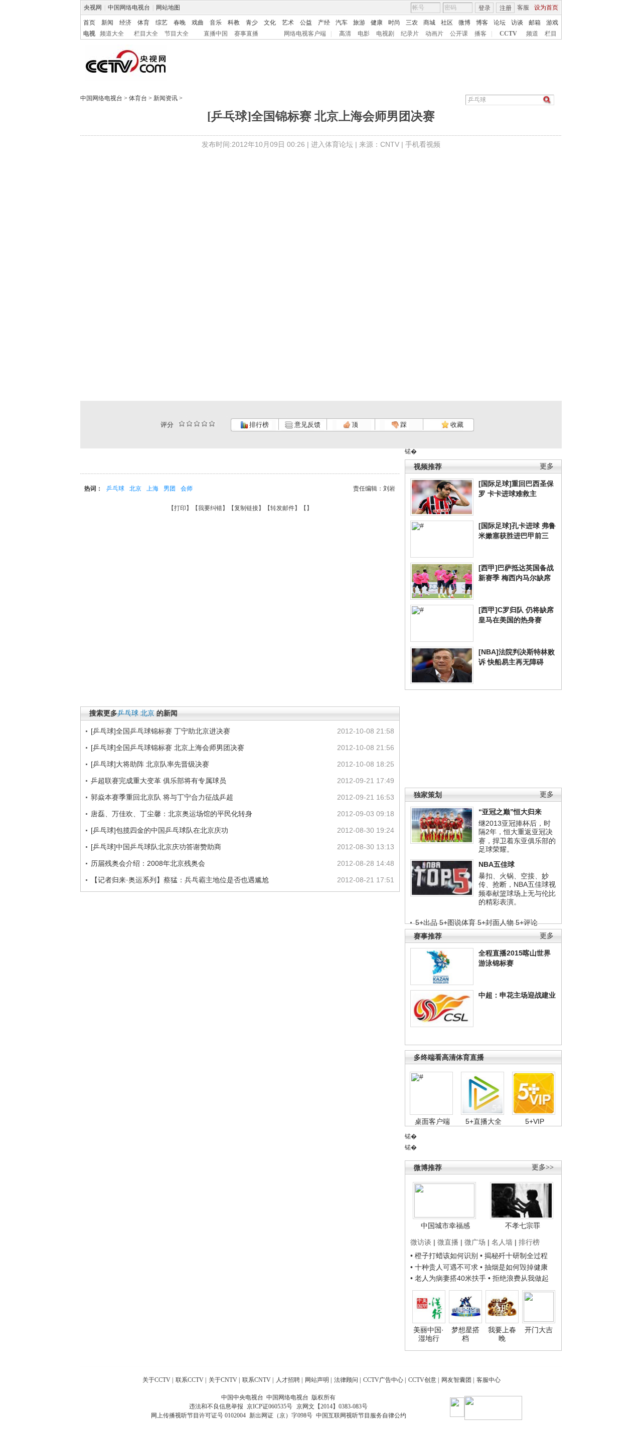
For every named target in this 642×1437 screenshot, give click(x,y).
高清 (345, 33)
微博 (464, 22)
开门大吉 (539, 1330)
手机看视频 (422, 144)
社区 (447, 22)
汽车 (342, 22)
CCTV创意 (422, 1379)
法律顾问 (346, 1379)
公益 (306, 22)
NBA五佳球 (496, 864)
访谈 (517, 22)
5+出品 (426, 922)
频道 (532, 33)
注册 (506, 8)
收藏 (456, 424)
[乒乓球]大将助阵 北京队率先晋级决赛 (150, 764)
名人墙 (502, 1242)
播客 (480, 33)
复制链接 (246, 508)
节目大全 (177, 33)
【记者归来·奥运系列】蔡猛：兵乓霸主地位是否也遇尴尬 (180, 880)
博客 (482, 22)
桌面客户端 (432, 1121)
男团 (170, 488)
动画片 (434, 33)
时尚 (394, 22)
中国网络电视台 (129, 7)
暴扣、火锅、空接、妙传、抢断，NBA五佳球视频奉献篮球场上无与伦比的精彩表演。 (517, 889)
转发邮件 (282, 508)
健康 (377, 22)
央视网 (93, 7)
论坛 (500, 22)
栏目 (551, 33)
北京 (135, 488)
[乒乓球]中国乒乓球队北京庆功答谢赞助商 (156, 847)
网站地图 (168, 7)
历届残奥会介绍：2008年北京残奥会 (148, 863)
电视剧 (385, 33)
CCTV (508, 33)
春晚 (180, 22)
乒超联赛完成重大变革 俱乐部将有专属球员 (158, 781)
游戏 (552, 22)
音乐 (216, 22)
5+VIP (534, 1121)
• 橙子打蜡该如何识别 (444, 1256)
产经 (324, 22)
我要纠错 (210, 508)
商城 (429, 22)
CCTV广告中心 (383, 1379)
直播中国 (216, 33)
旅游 (359, 22)
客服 (523, 7)
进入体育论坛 (332, 144)
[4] (189, 423)
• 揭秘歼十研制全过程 (514, 1256)
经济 (125, 22)
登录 (484, 8)
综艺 (161, 22)
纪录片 (410, 33)
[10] (212, 423)
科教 (234, 22)
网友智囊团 (456, 1379)
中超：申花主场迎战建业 (517, 995)
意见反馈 (306, 424)
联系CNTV (256, 1379)
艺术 (288, 22)
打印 (180, 508)
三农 (412, 22)
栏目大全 (146, 33)
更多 (547, 466)
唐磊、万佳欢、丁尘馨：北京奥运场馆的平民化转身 (171, 814)
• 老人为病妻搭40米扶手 (448, 1278)
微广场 (475, 1242)
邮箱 (535, 22)
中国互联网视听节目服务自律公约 (361, 1415)
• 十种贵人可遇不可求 (445, 1267)
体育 (143, 22)
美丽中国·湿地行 (428, 1334)
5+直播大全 (483, 1121)
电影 (364, 33)
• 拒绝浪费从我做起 (518, 1278)
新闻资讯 (165, 98)
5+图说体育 (457, 922)
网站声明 (317, 1379)
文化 (270, 22)
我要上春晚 (502, 1334)
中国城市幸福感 (445, 1226)
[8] (204, 423)
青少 (252, 22)
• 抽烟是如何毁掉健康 (514, 1267)
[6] (197, 423)
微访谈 (420, 1242)
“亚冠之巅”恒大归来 (510, 812)
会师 (187, 488)
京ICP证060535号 (269, 1406)
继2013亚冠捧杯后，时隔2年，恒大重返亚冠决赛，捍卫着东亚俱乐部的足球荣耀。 (517, 836)
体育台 (138, 98)
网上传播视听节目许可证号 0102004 (198, 1415)
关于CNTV (223, 1379)
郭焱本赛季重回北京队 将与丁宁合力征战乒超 (162, 797)
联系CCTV (190, 1379)
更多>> (543, 1167)
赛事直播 (246, 33)
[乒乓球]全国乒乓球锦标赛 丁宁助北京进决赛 (160, 731)
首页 (89, 22)
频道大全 (112, 33)
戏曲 (198, 22)
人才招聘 (288, 1379)
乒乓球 (115, 488)
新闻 (107, 22)
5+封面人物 (495, 922)
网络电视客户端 (305, 33)
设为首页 (546, 7)
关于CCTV (156, 1379)
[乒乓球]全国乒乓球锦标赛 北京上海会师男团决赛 (167, 748)
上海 (152, 488)
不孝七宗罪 (522, 1226)
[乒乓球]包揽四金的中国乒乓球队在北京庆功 (159, 830)
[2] (182, 423)
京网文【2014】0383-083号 (332, 1406)
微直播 (447, 1242)
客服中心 (488, 1379)
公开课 (459, 33)
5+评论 (527, 922)
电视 (89, 33)
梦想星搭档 (465, 1334)
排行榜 (258, 424)
